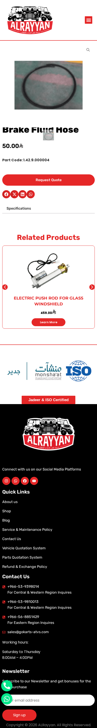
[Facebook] (25, 481)
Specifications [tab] (19, 208)
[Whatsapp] (16, 481)
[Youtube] (34, 481)
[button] (88, 20)
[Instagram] (6, 481)
